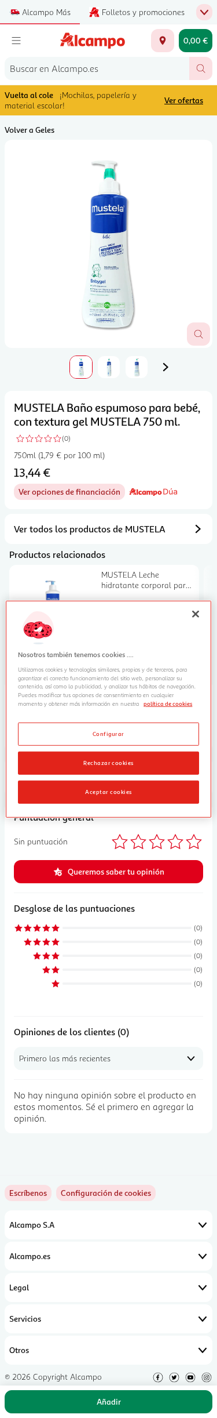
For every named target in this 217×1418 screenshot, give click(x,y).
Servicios (25, 1318)
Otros (19, 1350)
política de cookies (168, 703)
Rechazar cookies (108, 762)
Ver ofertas (183, 100)
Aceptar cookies (108, 791)
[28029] (162, 40)
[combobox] (97, 68)
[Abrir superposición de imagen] (198, 334)
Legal (19, 1287)
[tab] (108, 244)
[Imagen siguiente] (165, 367)
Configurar (108, 733)
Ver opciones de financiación (72, 493)
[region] (108, 709)
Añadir (109, 1401)
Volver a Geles (29, 130)
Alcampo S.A (31, 1225)
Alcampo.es (29, 1256)
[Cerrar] (195, 613)
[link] (106, 1193)
